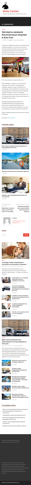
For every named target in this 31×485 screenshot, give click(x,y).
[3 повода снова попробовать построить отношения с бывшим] (15, 259)
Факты (3, 260)
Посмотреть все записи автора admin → (19, 221)
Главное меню (8, 24)
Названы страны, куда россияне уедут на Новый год (20, 387)
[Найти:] (15, 235)
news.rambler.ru (11, 117)
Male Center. (11, 11)
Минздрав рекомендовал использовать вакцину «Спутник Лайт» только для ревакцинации (19, 379)
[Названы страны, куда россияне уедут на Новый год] (6, 391)
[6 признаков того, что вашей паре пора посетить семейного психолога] (6, 282)
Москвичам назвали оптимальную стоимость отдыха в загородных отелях (20, 396)
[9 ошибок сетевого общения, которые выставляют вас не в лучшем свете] (6, 300)
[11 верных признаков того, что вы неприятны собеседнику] (6, 308)
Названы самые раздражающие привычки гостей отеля (19, 370)
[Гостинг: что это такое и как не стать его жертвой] (6, 317)
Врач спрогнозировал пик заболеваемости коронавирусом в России (14, 146)
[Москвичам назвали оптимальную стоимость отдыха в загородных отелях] (6, 399)
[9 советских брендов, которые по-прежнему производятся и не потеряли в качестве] (6, 291)
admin (10, 40)
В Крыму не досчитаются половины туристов (15, 171)
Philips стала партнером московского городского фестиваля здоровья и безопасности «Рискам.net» (15, 411)
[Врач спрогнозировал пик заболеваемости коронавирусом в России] (15, 144)
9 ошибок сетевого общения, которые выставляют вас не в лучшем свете (20, 297)
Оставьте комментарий (18, 40)
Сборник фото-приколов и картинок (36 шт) (14, 415)
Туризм (3, 29)
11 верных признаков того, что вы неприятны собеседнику (19, 305)
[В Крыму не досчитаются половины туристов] (15, 169)
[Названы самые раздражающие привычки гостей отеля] (15, 193)
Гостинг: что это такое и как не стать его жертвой (20, 312)
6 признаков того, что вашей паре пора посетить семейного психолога (20, 279)
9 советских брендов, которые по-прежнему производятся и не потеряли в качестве (20, 288)
